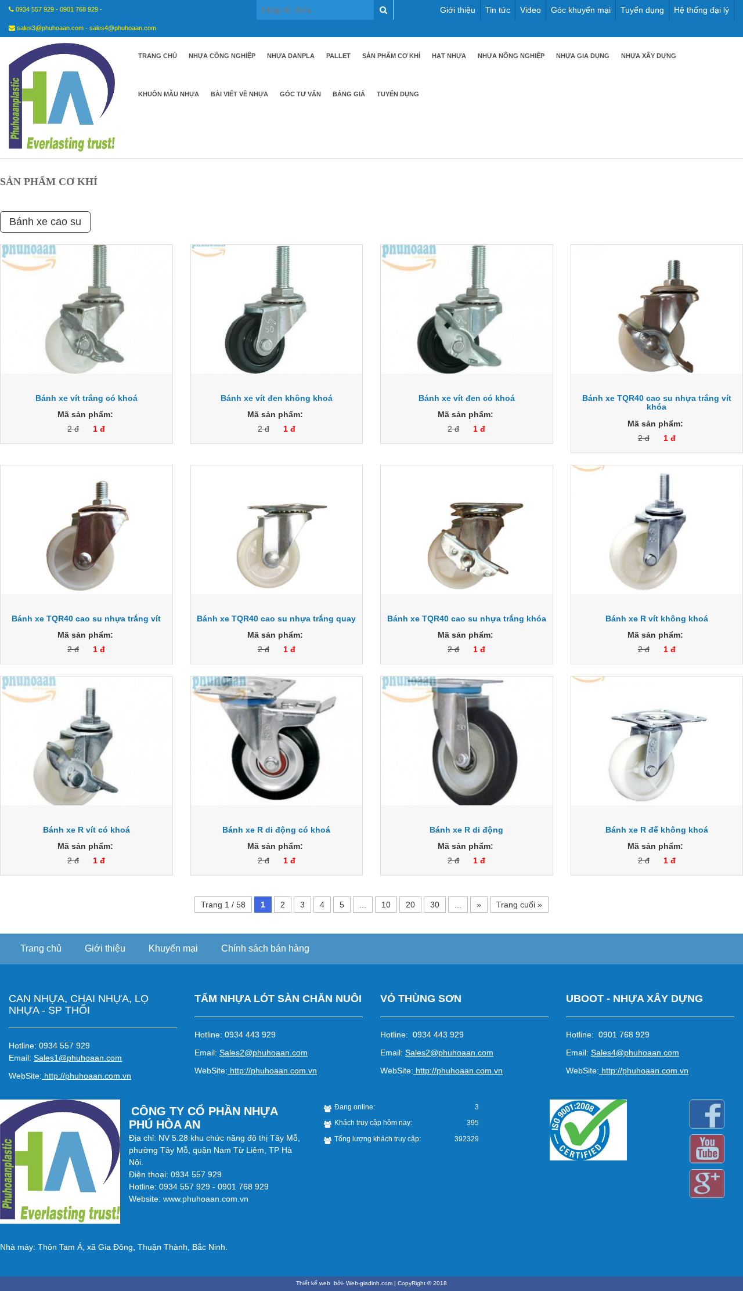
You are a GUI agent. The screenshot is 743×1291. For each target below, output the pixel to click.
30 (434, 904)
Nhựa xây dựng (648, 55)
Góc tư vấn (300, 94)
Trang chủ (157, 55)
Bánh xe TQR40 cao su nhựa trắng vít (86, 618)
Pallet (338, 55)
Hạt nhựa (449, 55)
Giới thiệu (457, 10)
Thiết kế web (314, 1283)
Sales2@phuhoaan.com (263, 1052)
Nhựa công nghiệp (222, 55)
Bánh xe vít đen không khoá (277, 398)
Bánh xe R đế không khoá (656, 829)
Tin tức (497, 10)
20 (410, 904)
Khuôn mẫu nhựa (168, 94)
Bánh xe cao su (45, 221)
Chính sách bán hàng (265, 948)
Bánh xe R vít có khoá (86, 829)
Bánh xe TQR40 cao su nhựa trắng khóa (466, 618)
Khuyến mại (173, 948)
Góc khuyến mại (581, 10)
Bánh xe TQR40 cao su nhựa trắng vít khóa (656, 402)
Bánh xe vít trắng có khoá (86, 398)
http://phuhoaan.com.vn (87, 1075)
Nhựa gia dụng (582, 55)
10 (386, 904)
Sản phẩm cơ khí (391, 55)
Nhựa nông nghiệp (511, 55)
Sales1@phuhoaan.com (78, 1057)
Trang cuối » (519, 904)
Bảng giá (349, 94)
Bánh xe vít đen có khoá (467, 398)
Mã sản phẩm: (85, 414)
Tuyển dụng (642, 10)
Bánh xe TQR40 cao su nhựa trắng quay (276, 618)
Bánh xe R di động (466, 829)
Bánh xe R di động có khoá (276, 829)
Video (530, 10)
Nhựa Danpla (291, 55)
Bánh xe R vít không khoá (656, 618)
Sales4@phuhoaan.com (635, 1052)
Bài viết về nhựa (239, 94)
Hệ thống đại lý (701, 10)
